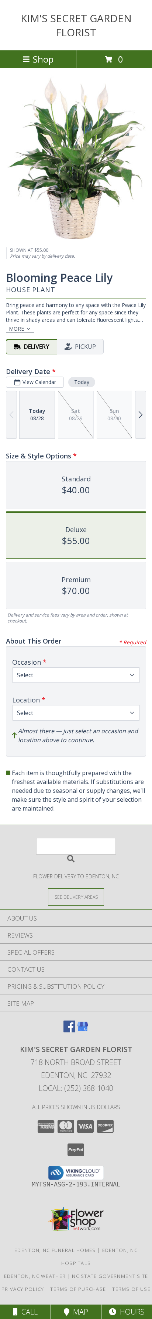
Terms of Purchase (78, 1289)
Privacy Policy (22, 1289)
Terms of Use (131, 1289)
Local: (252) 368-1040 (76, 1088)
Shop (43, 59)
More (16, 328)
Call (28, 1312)
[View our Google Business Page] (83, 1030)
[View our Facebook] (69, 1030)
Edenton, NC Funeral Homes (55, 1250)
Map (78, 1312)
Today (81, 381)
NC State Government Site (110, 1276)
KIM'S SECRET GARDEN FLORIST (76, 25)
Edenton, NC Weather (35, 1276)
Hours (130, 1312)
